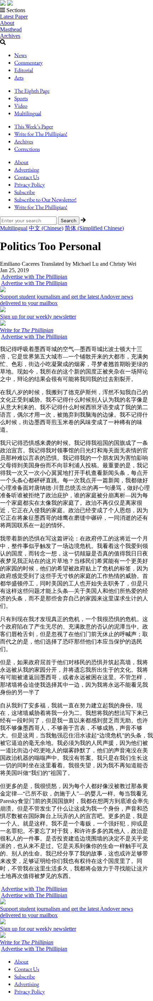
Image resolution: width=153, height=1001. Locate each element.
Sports (21, 98)
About (7, 23)
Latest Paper (14, 17)
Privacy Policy (29, 184)
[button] (76, 10)
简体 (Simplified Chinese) (94, 228)
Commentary (28, 62)
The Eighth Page (31, 91)
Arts (18, 77)
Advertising (26, 169)
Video (20, 106)
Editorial (23, 70)
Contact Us (26, 177)
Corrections (27, 149)
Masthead (11, 29)
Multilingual (27, 113)
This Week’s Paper (33, 126)
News (20, 55)
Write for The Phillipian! (40, 134)
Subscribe (24, 192)
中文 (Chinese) (46, 228)
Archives (10, 36)
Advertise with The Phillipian (34, 277)
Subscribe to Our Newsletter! (45, 199)
